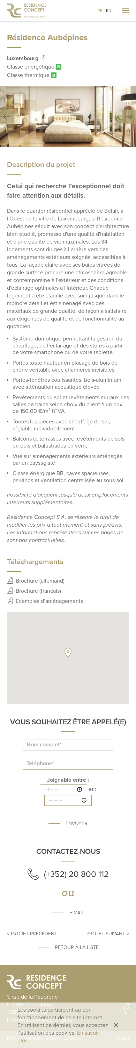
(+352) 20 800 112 (76, 874)
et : (92, 789)
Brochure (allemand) (40, 580)
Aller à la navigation (125, 10)
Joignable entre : (68, 780)
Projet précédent (34, 934)
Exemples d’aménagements (49, 601)
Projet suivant (105, 934)
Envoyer (77, 824)
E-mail (76, 913)
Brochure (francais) (38, 591)
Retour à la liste (77, 947)
